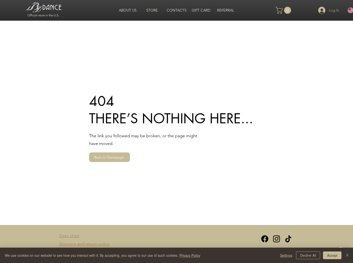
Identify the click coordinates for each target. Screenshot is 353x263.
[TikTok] (288, 239)
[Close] (347, 255)
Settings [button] (286, 255)
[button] (284, 10)
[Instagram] (276, 239)
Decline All (308, 255)
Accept (332, 255)
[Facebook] (264, 239)
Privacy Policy (189, 255)
